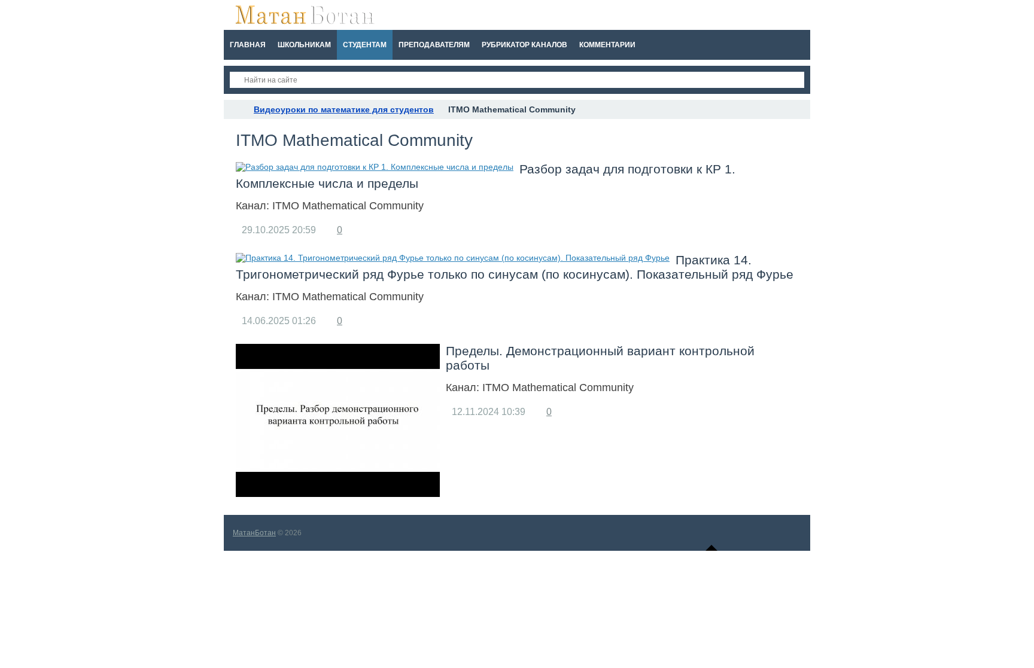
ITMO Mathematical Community (348, 206)
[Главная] (234, 109)
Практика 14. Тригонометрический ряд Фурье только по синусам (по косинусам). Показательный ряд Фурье (514, 267)
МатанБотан (254, 533)
